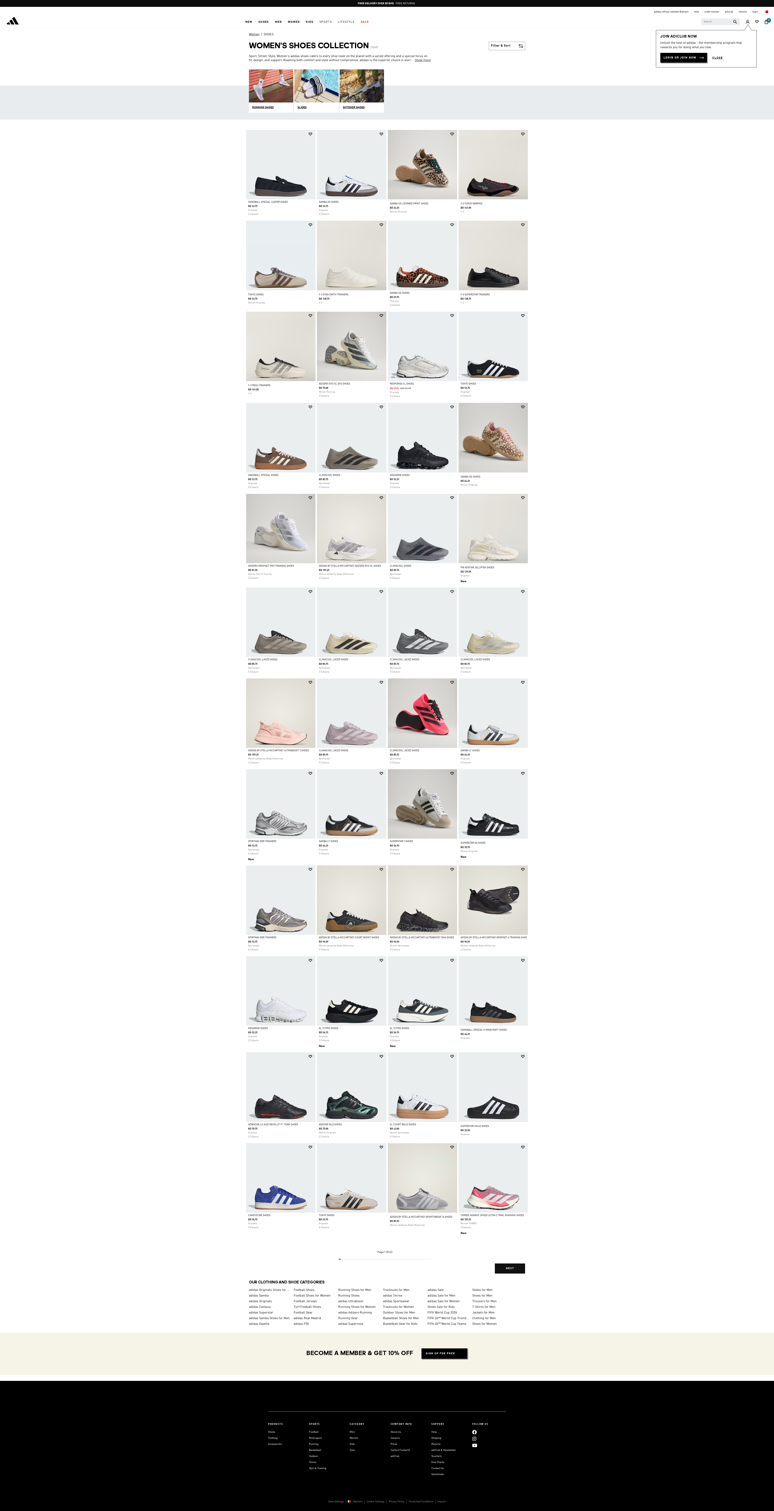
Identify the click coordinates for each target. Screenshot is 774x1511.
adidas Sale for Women (444, 1301)
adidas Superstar (261, 1312)
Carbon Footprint (400, 1450)
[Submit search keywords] (735, 22)
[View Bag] (766, 22)
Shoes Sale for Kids (441, 1307)
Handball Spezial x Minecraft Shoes (484, 1030)
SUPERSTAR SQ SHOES (473, 843)
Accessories (275, 1444)
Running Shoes (349, 1295)
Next (510, 1268)
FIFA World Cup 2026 (442, 1312)
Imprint (441, 1501)
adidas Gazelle (259, 1324)
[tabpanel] (387, 705)
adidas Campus (260, 1307)
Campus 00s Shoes (259, 1215)
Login (755, 11)
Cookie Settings (375, 1501)
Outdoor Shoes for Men (399, 1312)
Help (434, 1432)
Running (313, 1444)
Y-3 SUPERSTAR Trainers (475, 295)
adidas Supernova (350, 1324)
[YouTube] (474, 1445)
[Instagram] (474, 1438)
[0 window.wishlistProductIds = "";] (757, 22)
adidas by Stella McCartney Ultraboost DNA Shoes (422, 937)
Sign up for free (440, 1353)
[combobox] (720, 21)
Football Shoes (304, 1290)
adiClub (395, 1456)
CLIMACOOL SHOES (329, 475)
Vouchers (436, 1456)
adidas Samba (259, 1295)
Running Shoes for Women (357, 1307)
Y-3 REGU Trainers (259, 385)
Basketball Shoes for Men (401, 1318)
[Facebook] (474, 1432)
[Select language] (766, 11)
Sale (352, 1450)
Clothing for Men (484, 1318)
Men (352, 1432)
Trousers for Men (484, 1301)
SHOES (269, 34)
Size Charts (437, 1462)
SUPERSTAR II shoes (401, 841)
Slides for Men (482, 1290)
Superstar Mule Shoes (475, 1126)
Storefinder (437, 1474)
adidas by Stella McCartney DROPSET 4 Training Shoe (494, 937)
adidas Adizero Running (355, 1312)
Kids (352, 1444)
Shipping (436, 1438)
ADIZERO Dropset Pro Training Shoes (271, 566)
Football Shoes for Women (312, 1295)
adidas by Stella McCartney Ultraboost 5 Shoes (278, 750)
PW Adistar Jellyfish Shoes (477, 567)
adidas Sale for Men (441, 1295)
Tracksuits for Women (398, 1307)
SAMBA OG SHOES (470, 477)
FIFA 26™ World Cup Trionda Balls (448, 1318)
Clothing (273, 1438)
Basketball (315, 1450)
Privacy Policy (396, 1501)
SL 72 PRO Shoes (328, 1028)
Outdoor (313, 1456)
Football (314, 1432)
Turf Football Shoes (307, 1307)
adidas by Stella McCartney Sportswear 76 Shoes (421, 1217)
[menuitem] (248, 22)
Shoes (271, 1432)
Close (717, 57)
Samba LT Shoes (470, 750)
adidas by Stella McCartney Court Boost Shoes (349, 937)
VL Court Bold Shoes (403, 1124)
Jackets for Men (483, 1312)
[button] (248, 22)
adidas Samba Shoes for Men (269, 1318)
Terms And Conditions (421, 1501)
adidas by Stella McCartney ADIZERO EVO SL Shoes (350, 566)
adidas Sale (436, 1290)
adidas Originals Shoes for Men (269, 1290)
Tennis (312, 1462)
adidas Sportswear (396, 1301)
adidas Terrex (392, 1295)
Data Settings (336, 1501)
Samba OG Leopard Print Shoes (409, 204)
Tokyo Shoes (468, 384)
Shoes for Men (482, 1295)
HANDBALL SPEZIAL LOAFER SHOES (268, 202)
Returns (435, 1444)
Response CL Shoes (402, 384)
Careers (395, 1438)
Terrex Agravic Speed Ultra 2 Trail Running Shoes (492, 1215)
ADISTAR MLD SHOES (330, 1124)
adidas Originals (260, 1301)
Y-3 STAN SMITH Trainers (333, 295)
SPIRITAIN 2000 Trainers (262, 841)
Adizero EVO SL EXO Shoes (334, 384)
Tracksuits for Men (396, 1290)
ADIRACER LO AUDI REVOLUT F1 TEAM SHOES (273, 1124)
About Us (396, 1432)
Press (394, 1444)
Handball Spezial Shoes (263, 475)
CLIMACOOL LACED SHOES (263, 659)
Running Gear (348, 1318)
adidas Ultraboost (350, 1301)
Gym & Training (317, 1468)
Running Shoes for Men (354, 1290)
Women (254, 34)
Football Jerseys (305, 1301)
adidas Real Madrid (307, 1318)
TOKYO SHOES (256, 295)
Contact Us (437, 1468)
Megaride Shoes (400, 475)
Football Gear (303, 1312)
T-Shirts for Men (483, 1307)
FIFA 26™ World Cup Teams (447, 1324)
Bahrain (357, 1501)
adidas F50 (301, 1324)
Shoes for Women (484, 1324)
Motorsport (315, 1438)
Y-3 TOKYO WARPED (471, 204)
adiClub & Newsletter (443, 1450)
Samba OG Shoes (329, 202)
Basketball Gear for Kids (400, 1324)
